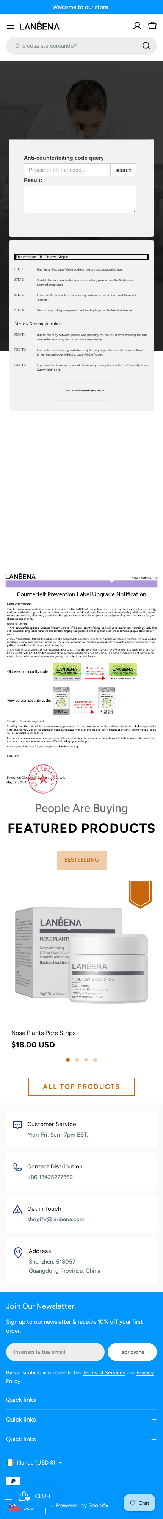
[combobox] (81, 46)
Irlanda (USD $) (36, 1462)
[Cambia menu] (10, 25)
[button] (67, 1060)
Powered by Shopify (82, 1505)
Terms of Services (104, 1372)
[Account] (137, 25)
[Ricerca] (146, 45)
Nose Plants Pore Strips (43, 1032)
